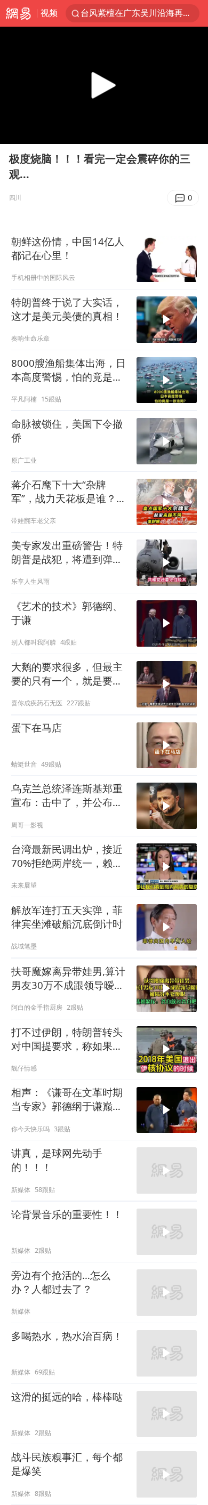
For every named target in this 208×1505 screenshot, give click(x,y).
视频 (49, 13)
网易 (18, 13)
